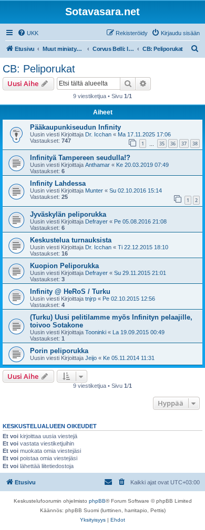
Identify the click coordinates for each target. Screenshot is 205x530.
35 (162, 143)
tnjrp (90, 298)
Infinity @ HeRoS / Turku (70, 291)
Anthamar (97, 165)
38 (195, 143)
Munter (94, 190)
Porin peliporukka (59, 351)
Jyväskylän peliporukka (68, 214)
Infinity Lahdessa (58, 183)
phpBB (97, 501)
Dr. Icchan (98, 134)
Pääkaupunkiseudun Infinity (75, 127)
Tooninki (95, 332)
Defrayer (96, 221)
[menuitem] (27, 33)
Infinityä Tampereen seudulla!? (80, 158)
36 (173, 143)
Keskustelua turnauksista (70, 240)
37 (184, 143)
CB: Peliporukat (39, 69)
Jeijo (91, 358)
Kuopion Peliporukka (64, 266)
